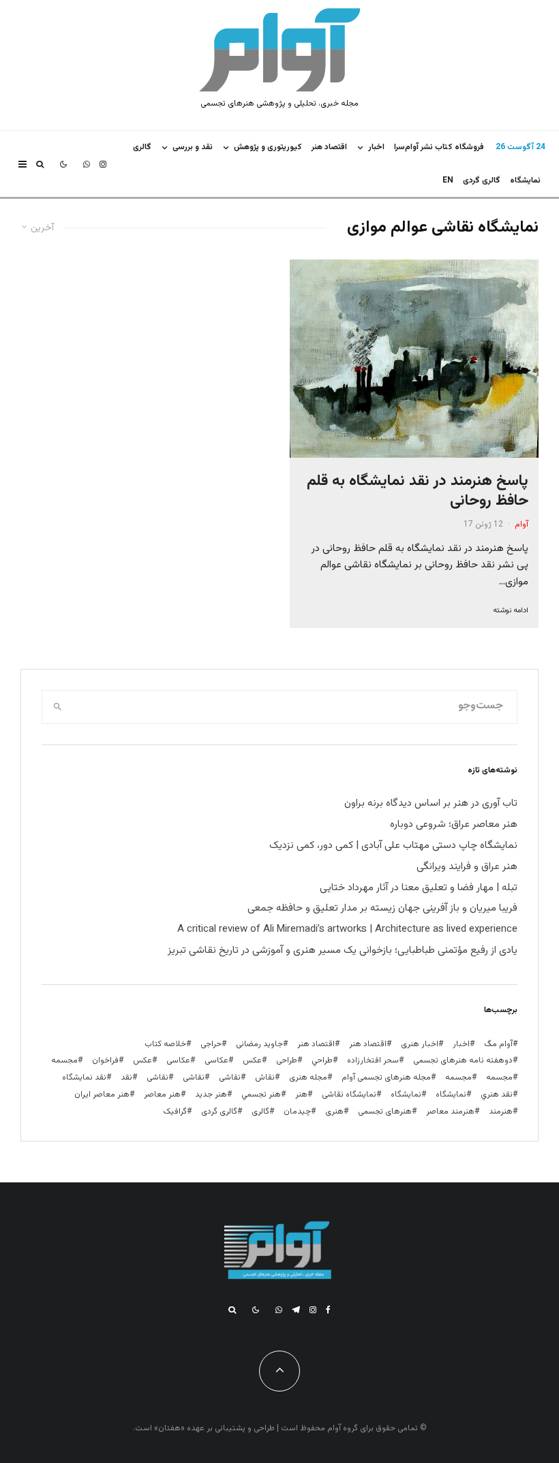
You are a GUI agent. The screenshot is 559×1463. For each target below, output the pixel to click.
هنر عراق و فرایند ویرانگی (467, 867)
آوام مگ (498, 1044)
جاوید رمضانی (259, 1044)
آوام (521, 524)
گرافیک (175, 1111)
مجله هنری (308, 1077)
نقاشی (230, 1077)
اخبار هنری (419, 1044)
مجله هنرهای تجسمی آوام (386, 1077)
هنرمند (501, 1111)
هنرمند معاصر (450, 1111)
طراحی (286, 1060)
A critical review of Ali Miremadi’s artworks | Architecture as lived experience (347, 929)
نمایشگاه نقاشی (349, 1094)
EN (447, 180)
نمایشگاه (406, 1094)
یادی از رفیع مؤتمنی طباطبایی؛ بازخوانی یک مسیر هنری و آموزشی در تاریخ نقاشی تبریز (342, 950)
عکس (142, 1060)
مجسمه (64, 1060)
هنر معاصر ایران (102, 1094)
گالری (142, 147)
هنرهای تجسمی (385, 1111)
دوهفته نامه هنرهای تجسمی (463, 1060)
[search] (58, 707)
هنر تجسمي (261, 1094)
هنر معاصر (162, 1094)
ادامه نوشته (510, 610)
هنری (334, 1111)
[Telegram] (296, 1310)
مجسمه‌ (458, 1077)
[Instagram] (103, 164)
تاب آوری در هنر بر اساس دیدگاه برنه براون (430, 803)
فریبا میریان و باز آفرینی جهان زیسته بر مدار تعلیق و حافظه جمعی (382, 908)
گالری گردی (481, 180)
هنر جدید (211, 1094)
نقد (126, 1077)
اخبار (376, 147)
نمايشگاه (525, 180)
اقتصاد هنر (329, 147)
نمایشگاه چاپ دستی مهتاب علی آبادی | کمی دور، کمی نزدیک (393, 845)
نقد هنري (497, 1094)
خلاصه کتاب (165, 1044)
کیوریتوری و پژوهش (268, 147)
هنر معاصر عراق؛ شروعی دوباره (453, 824)
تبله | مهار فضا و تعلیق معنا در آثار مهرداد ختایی (418, 888)
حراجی (211, 1044)
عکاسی (216, 1060)
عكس (252, 1060)
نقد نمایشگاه (84, 1077)
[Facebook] (328, 1310)
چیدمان (297, 1111)
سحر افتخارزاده (373, 1060)
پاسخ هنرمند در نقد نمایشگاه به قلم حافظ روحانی (417, 491)
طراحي (322, 1060)
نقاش (265, 1077)
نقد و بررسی (192, 147)
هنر (301, 1094)
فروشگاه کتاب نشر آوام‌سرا (439, 147)
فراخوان (105, 1060)
